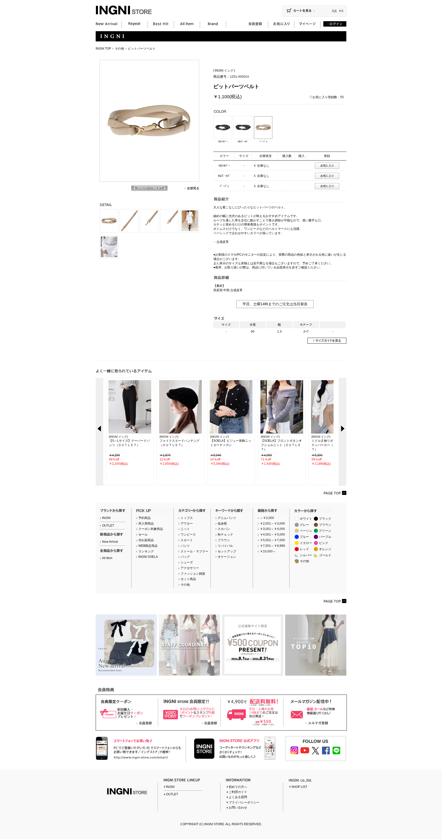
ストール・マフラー (194, 551)
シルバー (306, 555)
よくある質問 (238, 797)
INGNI (106, 518)
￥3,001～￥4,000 (272, 529)
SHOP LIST (299, 787)
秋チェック (225, 534)
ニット (185, 529)
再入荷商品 (146, 523)
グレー (304, 525)
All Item (107, 558)
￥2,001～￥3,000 (272, 523)
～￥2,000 (267, 518)
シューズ (187, 562)
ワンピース (188, 534)
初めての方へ (238, 787)
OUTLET (108, 525)
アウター (187, 523)
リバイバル (225, 546)
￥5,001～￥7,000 (272, 540)
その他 (119, 48)
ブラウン (224, 540)
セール (143, 534)
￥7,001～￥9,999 (272, 546)
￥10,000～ (268, 551)
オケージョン (227, 557)
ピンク (323, 543)
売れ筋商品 (146, 540)
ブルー (304, 537)
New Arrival (110, 541)
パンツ (185, 546)
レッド (304, 549)
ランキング (146, 551)
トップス (187, 518)
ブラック (325, 518)
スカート (187, 540)
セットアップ (227, 551)
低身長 (222, 523)
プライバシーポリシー (244, 802)
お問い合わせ (238, 807)
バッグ (185, 557)
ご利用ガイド (238, 792)
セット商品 (188, 579)
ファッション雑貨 (193, 573)
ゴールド (325, 555)
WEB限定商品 (148, 546)
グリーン (325, 530)
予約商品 (144, 518)
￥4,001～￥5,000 (272, 534)
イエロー (306, 543)
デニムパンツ (227, 518)
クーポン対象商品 (150, 529)
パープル (325, 537)
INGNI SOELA (148, 557)
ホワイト (306, 518)
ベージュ (306, 530)
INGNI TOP (103, 48)
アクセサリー (190, 568)
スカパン (224, 529)
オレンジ (325, 549)
